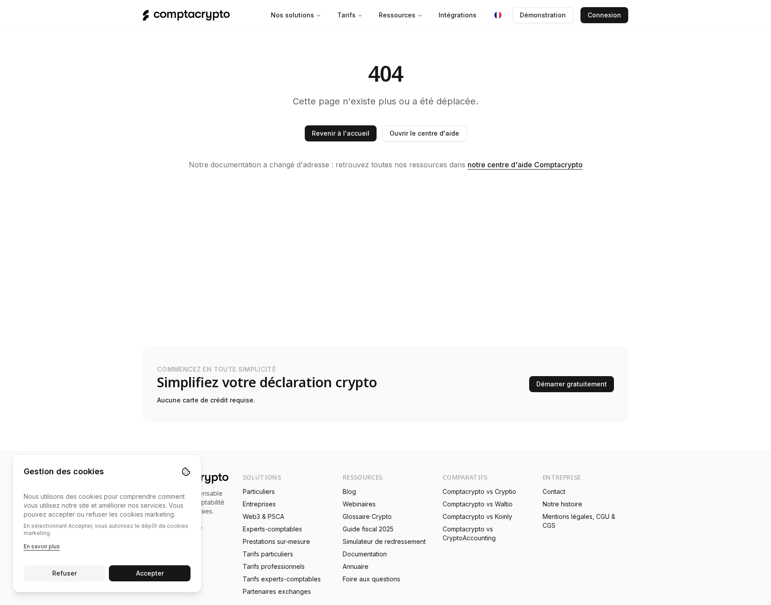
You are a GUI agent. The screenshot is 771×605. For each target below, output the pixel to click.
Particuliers (259, 491)
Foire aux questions (371, 579)
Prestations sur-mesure (276, 541)
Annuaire (356, 566)
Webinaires (359, 504)
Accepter (150, 573)
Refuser (64, 573)
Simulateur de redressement (384, 541)
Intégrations (458, 15)
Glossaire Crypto (367, 516)
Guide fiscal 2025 (368, 529)
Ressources (397, 15)
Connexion (604, 15)
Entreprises (259, 504)
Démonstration (543, 15)
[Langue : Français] (498, 15)
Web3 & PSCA (263, 516)
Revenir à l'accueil (340, 133)
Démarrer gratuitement (571, 384)
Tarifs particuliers (268, 554)
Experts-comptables (272, 529)
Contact (554, 491)
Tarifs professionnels (274, 566)
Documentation (365, 554)
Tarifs (346, 15)
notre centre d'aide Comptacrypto (525, 164)
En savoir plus (42, 546)
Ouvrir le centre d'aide (424, 133)
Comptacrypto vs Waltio (478, 504)
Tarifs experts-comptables (282, 579)
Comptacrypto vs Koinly (477, 516)
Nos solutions (292, 15)
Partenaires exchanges (277, 591)
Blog (349, 491)
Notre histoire (562, 504)
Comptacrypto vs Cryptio (479, 491)
